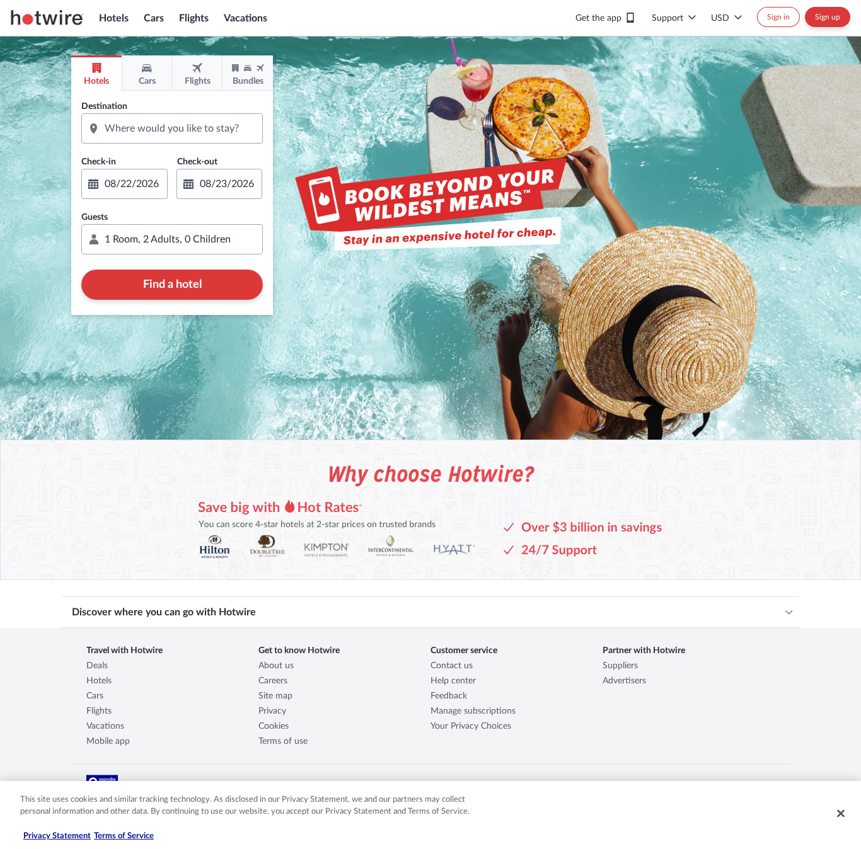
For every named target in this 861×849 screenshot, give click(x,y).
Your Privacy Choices (470, 726)
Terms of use (283, 741)
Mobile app (108, 741)
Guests (94, 217)
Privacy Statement (57, 836)
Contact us (451, 665)
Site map (275, 696)
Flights (194, 18)
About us (276, 665)
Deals (97, 665)
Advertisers (624, 680)
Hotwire (47, 18)
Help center (453, 680)
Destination (104, 106)
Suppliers (620, 665)
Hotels (114, 18)
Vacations (245, 18)
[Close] (841, 813)
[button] (172, 239)
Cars (154, 18)
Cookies (273, 726)
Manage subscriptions (473, 711)
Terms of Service (124, 836)
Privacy (272, 711)
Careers (272, 680)
